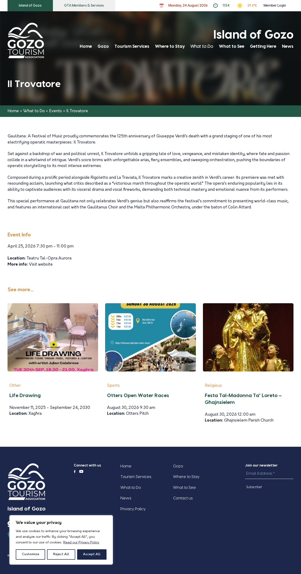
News (287, 46)
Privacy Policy (133, 509)
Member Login (275, 5)
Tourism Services (132, 46)
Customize (30, 554)
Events (55, 111)
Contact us (183, 498)
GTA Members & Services (84, 5)
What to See (231, 46)
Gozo (103, 46)
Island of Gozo (30, 5)
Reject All (61, 554)
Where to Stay (170, 46)
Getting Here (263, 46)
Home (86, 46)
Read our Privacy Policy (81, 542)
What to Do (201, 46)
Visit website (41, 265)
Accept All (91, 554)
